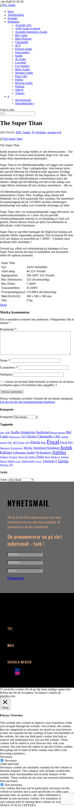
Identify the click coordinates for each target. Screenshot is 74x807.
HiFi (18, 132)
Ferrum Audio (23, 49)
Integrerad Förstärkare (46, 447)
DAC (9, 442)
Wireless (4, 464)
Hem (10, 11)
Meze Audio (22, 69)
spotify (18, 461)
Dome (22, 442)
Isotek (18, 55)
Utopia (63, 461)
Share (3, 304)
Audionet (42, 432)
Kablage (6, 452)
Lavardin (20, 62)
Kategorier (6, 416)
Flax (43, 442)
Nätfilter (59, 452)
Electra (35, 442)
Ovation (13, 457)
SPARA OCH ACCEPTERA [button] (18, 805)
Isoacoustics (22, 52)
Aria (2, 432)
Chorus (31, 436)
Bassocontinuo (57, 432)
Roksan (19, 86)
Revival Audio (24, 83)
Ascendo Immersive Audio (31, 31)
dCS (17, 45)
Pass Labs (21, 76)
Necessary (11, 760)
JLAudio (20, 59)
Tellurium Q (50, 461)
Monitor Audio (24, 72)
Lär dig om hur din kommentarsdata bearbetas (27, 402)
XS (11, 464)
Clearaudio (21, 42)
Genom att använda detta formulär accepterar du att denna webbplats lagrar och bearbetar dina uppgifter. (37, 383)
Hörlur (28, 448)
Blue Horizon (23, 38)
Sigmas (64, 457)
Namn (5, 360)
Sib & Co (55, 457)
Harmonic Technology (11, 448)
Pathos (19, 79)
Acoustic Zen (23, 25)
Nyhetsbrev (43, 452)
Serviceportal (23, 100)
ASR (7, 432)
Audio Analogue (23, 432)
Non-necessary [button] (9, 781)
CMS (57, 436)
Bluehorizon (14, 437)
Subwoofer (28, 461)
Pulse (40, 457)
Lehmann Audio (24, 452)
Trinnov (20, 93)
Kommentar (8, 329)
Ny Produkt (39, 132)
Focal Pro (66, 442)
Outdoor (4, 457)
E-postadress (8, 367)
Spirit (11, 461)
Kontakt (12, 18)
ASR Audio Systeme (27, 28)
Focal (53, 441)
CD (23, 436)
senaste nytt (54, 132)
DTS (28, 443)
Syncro (38, 461)
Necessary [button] (6, 756)
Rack (47, 457)
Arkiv (3, 479)
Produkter (13, 21)
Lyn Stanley (22, 66)
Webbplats (6, 374)
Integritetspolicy (24, 103)
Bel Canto (21, 35)
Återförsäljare (16, 14)
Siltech (19, 89)
